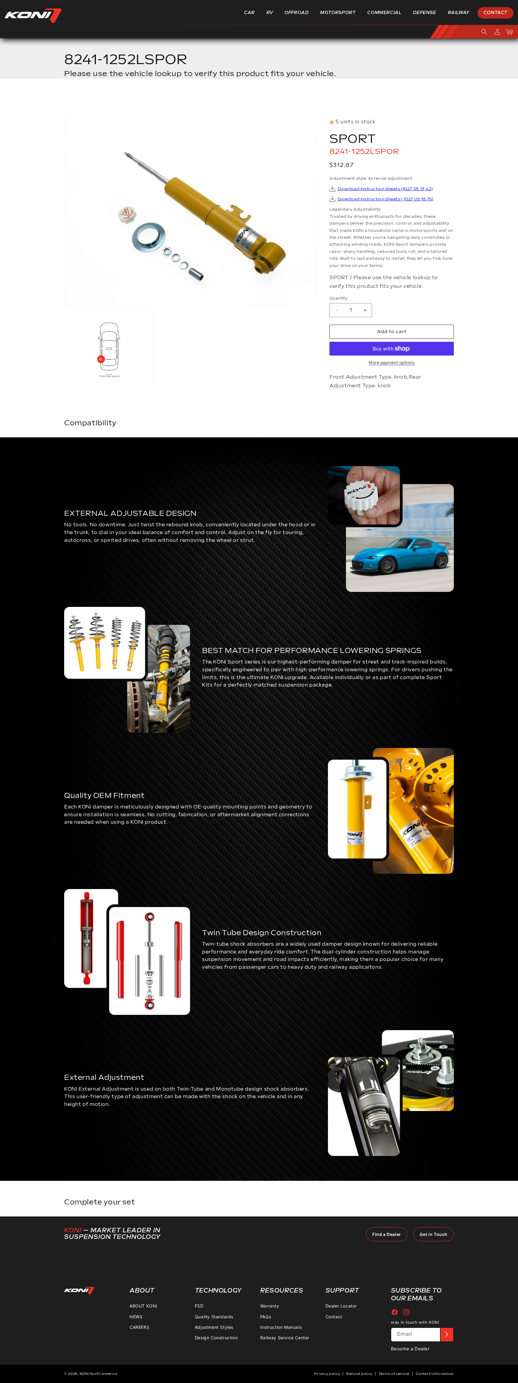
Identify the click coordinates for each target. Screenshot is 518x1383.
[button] (251, 13)
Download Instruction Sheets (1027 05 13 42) (385, 189)
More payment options (392, 363)
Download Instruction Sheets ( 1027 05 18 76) (385, 199)
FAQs (265, 1316)
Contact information (435, 1374)
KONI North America (99, 1374)
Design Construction (216, 1337)
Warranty (269, 1305)
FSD (199, 1305)
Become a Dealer (410, 1349)
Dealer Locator (341, 1305)
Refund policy (359, 1374)
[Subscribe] (446, 1334)
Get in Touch (434, 1234)
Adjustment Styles (214, 1327)
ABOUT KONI (143, 1305)
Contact (334, 1316)
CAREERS (139, 1327)
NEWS (136, 1316)
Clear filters (431, 100)
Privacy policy (327, 1374)
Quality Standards (214, 1316)
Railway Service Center (284, 1337)
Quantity (338, 298)
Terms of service (394, 1374)
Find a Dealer (386, 1234)
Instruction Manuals (281, 1327)
